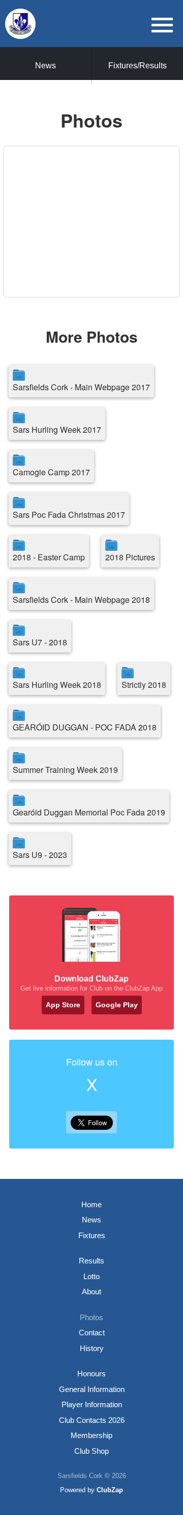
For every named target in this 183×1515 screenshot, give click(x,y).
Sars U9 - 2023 (40, 855)
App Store (63, 1005)
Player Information (92, 1404)
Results (91, 1260)
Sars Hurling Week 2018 (57, 684)
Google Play (117, 1005)
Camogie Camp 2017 (51, 472)
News (45, 65)
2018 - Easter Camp (49, 557)
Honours (91, 1373)
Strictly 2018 (143, 684)
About (91, 1291)
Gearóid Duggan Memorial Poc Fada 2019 (89, 812)
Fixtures (91, 1235)
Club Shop (91, 1451)
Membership (91, 1435)
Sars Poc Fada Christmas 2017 (69, 514)
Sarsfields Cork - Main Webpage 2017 (81, 387)
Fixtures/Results (137, 65)
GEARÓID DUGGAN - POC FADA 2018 (85, 727)
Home (91, 1204)
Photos (91, 1317)
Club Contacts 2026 (92, 1420)
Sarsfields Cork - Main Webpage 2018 (81, 599)
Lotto (91, 1276)
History (92, 1348)
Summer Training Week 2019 (65, 769)
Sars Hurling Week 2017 (57, 429)
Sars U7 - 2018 (40, 642)
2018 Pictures (130, 557)
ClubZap (110, 1490)
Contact (92, 1332)
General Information (92, 1389)
